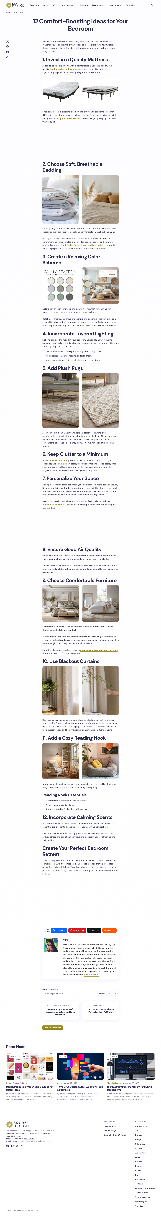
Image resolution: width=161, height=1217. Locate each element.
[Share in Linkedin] (7, 51)
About (8, 1138)
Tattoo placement (143, 1197)
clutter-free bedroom (56, 460)
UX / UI (22, 1056)
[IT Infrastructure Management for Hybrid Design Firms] (131, 1066)
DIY (136, 1175)
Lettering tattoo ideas (145, 1188)
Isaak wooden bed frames (63, 69)
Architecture (141, 1126)
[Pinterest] (7, 1145)
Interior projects (50, 989)
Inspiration (140, 1179)
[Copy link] (7, 57)
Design (15, 12)
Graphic (138, 1161)
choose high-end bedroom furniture (99, 650)
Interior (22, 12)
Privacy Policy (29, 1138)
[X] (17, 1145)
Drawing (139, 1135)
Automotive (140, 1153)
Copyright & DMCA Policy (114, 1135)
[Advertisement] (80, 142)
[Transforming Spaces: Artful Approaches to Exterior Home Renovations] (60, 1010)
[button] (152, 5)
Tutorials (139, 1206)
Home (8, 12)
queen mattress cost (70, 118)
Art (136, 1130)
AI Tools (138, 1148)
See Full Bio (90, 974)
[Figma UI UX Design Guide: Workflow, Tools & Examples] (80, 1066)
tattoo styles (141, 1201)
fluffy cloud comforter (57, 504)
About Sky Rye (109, 1130)
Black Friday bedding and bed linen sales (82, 245)
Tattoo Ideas (140, 1184)
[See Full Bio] (97, 975)
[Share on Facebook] (7, 46)
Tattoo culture (141, 1192)
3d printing (140, 1144)
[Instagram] (22, 1145)
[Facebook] (12, 1145)
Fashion (138, 1157)
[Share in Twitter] (7, 41)
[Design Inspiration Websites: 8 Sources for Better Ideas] (30, 1066)
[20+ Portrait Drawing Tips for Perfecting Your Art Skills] (100, 1010)
